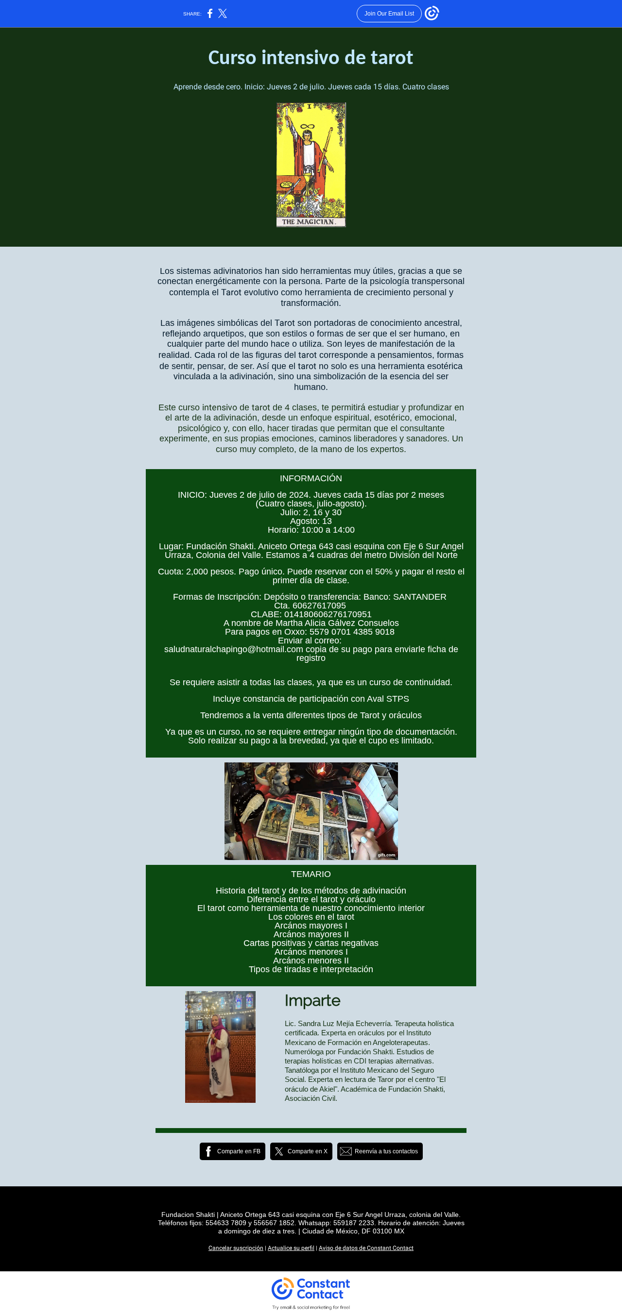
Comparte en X (308, 1151)
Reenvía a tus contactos (386, 1151)
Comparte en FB (238, 1151)
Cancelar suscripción (235, 1248)
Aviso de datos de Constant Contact (366, 1248)
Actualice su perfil (291, 1248)
